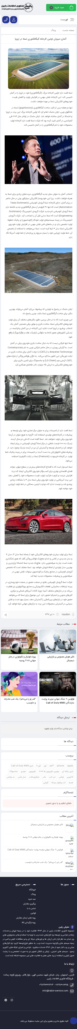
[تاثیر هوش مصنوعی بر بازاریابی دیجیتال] (57, 642)
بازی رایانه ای (67, 771)
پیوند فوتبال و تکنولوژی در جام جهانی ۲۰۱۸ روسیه (22, 658)
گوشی (45, 783)
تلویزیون (32, 771)
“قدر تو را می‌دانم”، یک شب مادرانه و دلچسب (44, 862)
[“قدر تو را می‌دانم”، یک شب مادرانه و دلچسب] (19, 684)
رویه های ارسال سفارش (26, 918)
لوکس (61, 777)
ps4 (52, 766)
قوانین (33, 913)
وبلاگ (33, 894)
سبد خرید (32, 899)
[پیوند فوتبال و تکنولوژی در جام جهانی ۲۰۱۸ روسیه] (19, 642)
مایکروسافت (34, 777)
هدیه (71, 783)
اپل (45, 766)
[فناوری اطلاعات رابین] (17, 7)
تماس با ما (31, 908)
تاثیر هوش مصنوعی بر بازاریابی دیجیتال (47, 824)
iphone (60, 766)
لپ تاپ (52, 777)
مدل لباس (22, 777)
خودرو (23, 771)
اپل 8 (38, 766)
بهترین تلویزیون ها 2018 (49, 771)
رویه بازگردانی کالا (29, 922)
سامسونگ (13, 771)
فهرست (64, 19)
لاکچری (70, 777)
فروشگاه (32, 890)
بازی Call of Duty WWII (22, 766)
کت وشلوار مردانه (58, 783)
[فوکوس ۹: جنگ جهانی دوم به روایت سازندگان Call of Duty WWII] (57, 684)
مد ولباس (11, 777)
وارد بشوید (48, 728)
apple (70, 766)
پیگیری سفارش (29, 904)
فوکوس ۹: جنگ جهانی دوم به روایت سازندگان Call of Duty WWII (58, 701)
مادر (44, 777)
